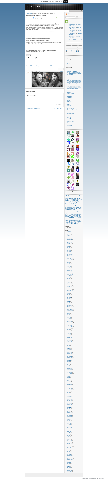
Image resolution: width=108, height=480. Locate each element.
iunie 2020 (68, 314)
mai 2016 (68, 380)
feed (69, 13)
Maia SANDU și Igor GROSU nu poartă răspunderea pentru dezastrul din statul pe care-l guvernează (74, 73)
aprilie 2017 (69, 365)
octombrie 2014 (69, 404)
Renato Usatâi (68, 215)
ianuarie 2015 (69, 400)
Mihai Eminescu (70, 209)
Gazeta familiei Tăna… (72, 30)
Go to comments (52, 17)
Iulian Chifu (72, 207)
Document (68, 62)
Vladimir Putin (78, 221)
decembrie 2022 (69, 286)
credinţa (70, 201)
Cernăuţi (68, 100)
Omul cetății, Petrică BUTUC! (72, 71)
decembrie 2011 (69, 443)
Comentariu (58, 104)
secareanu (36, 17)
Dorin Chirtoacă (68, 203)
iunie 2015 (68, 393)
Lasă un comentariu (60, 17)
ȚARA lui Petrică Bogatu (58, 108)
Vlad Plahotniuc (75, 222)
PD (68, 213)
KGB (80, 207)
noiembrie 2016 (69, 372)
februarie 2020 (69, 320)
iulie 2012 (68, 434)
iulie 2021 (68, 301)
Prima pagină (26, 11)
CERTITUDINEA (70, 200)
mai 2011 (68, 452)
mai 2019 (68, 332)
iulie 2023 (68, 277)
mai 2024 (68, 265)
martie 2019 (69, 334)
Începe (65, 1)
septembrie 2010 (70, 460)
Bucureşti (77, 199)
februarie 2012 (69, 440)
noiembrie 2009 (69, 471)
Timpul (68, 219)
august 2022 (69, 291)
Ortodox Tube (69, 117)
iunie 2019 (68, 330)
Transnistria (79, 219)
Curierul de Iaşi (75, 201)
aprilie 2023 (69, 281)
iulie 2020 (68, 313)
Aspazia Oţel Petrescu (31, 65)
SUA (66, 219)
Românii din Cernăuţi (70, 121)
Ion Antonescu (67, 207)
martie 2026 (69, 238)
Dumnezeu (79, 203)
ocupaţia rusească (30, 66)
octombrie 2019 (69, 325)
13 (76, 49)
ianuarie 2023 (69, 285)
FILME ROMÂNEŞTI (70, 108)
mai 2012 (68, 436)
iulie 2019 (68, 329)
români (66, 216)
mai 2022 (68, 295)
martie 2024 (69, 267)
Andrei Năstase (77, 197)
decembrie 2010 (69, 458)
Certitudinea (69, 101)
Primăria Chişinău (73, 214)
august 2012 (69, 432)
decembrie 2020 (69, 306)
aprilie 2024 (69, 266)
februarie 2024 (69, 269)
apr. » (68, 54)
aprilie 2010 (69, 467)
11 (71, 49)
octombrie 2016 (69, 373)
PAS (78, 211)
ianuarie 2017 (69, 369)
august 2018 (69, 344)
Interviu (68, 63)
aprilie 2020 (69, 317)
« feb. (66, 54)
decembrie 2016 (69, 371)
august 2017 (69, 360)
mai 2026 (68, 235)
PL (69, 213)
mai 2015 (68, 395)
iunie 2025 (68, 247)
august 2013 (69, 419)
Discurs (68, 60)
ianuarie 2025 (69, 254)
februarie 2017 (69, 368)
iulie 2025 (68, 246)
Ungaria (66, 220)
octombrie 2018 (69, 341)
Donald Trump (78, 202)
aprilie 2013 (69, 423)
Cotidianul (68, 104)
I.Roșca (60, 65)
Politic (68, 64)
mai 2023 (68, 279)
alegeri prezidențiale (75, 195)
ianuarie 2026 (69, 240)
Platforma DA (72, 213)
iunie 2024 (68, 263)
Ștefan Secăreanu (53, 65)
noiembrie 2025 (69, 243)
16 (66, 50)
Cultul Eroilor (69, 105)
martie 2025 (69, 251)
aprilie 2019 (69, 333)
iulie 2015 (68, 392)
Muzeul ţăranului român (71, 114)
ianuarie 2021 (69, 305)
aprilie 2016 (69, 381)
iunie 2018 (68, 346)
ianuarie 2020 (69, 321)
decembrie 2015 (69, 387)
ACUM (67, 195)
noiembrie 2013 (69, 415)
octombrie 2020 (69, 309)
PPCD (66, 214)
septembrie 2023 (70, 274)
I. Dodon (57, 65)
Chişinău (77, 200)
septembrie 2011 (69, 447)
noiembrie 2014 (69, 403)
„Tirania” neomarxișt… (72, 27)
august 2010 (69, 462)
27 (76, 51)
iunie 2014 (68, 408)
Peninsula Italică (36, 66)
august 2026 (69, 231)
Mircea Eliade (77, 209)
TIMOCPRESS (69, 124)
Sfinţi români (69, 122)
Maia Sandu (77, 208)
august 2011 (69, 448)
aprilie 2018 (69, 349)
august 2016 (69, 376)
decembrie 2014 (69, 401)
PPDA (69, 214)
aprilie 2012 (69, 438)
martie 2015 (69, 397)
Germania (70, 206)
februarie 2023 (69, 283)
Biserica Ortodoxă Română (39, 65)
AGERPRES (69, 92)
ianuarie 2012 (69, 442)
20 (76, 50)
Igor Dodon (75, 206)
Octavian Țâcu (73, 211)
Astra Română (69, 96)
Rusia (75, 216)
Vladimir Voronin (68, 222)
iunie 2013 (68, 420)
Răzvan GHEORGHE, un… (73, 39)
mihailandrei (28, 73)
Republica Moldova (75, 215)
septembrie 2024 (70, 259)
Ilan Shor (80, 206)
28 (78, 51)
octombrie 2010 (69, 459)
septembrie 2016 (70, 375)
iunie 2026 (68, 234)
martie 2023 (69, 282)
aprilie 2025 (69, 250)
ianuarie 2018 (69, 353)
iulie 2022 (68, 293)
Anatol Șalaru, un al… (72, 24)
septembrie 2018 (70, 342)
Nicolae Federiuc (70, 116)
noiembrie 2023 (69, 273)
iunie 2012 (68, 435)
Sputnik (40, 66)
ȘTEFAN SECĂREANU (34, 6)
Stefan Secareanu (75, 218)
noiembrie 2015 (69, 388)
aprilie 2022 (69, 297)
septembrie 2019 (70, 326)
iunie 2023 (68, 278)
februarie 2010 (69, 470)
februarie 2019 (69, 336)
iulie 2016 (68, 377)
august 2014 (69, 407)
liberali (66, 208)
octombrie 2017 (69, 357)
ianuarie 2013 (69, 427)
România (70, 216)
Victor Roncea (69, 125)
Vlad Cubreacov (69, 128)
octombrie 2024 (69, 258)
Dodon (75, 202)
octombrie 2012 (69, 430)
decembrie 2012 (69, 428)
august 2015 (69, 391)
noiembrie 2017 (69, 356)
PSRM (78, 214)
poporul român (77, 213)
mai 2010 (68, 466)
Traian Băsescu (73, 219)
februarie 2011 (69, 455)
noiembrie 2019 (69, 324)
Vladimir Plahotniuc (70, 221)
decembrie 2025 (69, 242)
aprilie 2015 (69, 396)
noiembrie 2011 (69, 444)
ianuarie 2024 (69, 270)
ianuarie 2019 (69, 337)
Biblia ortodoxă (69, 97)
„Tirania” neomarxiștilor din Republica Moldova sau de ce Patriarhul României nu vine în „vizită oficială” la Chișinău (74, 87)
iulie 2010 (68, 463)
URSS (69, 220)
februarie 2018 (69, 352)
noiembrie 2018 (69, 340)
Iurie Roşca (76, 207)
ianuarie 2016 (69, 385)
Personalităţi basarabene (71, 120)
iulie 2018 (68, 345)
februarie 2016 (69, 384)
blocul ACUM (72, 199)
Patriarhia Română (70, 118)
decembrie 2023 (69, 271)
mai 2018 (68, 348)
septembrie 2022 (70, 290)
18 (71, 50)
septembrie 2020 (70, 310)
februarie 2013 (69, 426)
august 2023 (69, 275)
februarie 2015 (69, 399)
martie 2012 (69, 439)
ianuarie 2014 (69, 412)
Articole (68, 59)
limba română (70, 208)
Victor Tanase (69, 126)
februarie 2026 (69, 239)
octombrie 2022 (69, 289)
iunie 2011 (68, 451)
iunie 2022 (68, 294)
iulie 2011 (68, 450)
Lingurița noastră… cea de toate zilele (33, 108)
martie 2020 (69, 318)
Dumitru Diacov (74, 203)
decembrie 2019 (69, 322)
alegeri (70, 195)
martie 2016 (69, 383)
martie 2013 (69, 424)
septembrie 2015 (70, 389)
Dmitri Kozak (72, 202)
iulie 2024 (68, 262)
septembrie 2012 (70, 431)
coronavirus (45, 65)
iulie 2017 (68, 361)
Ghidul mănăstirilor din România (72, 109)
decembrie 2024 (69, 255)
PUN (81, 214)
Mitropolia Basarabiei (70, 113)
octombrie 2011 (69, 446)
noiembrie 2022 (69, 287)
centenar (80, 199)
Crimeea (49, 65)
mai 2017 (68, 364)
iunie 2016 (68, 379)
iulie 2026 (68, 232)
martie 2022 (69, 298)
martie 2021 (69, 302)
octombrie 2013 (69, 416)
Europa (66, 204)
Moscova (75, 210)
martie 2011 (69, 454)
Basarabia (68, 198)
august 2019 (69, 328)
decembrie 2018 (69, 338)
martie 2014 (69, 411)
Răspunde (61, 71)
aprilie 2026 (69, 236)
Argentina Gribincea (70, 93)
